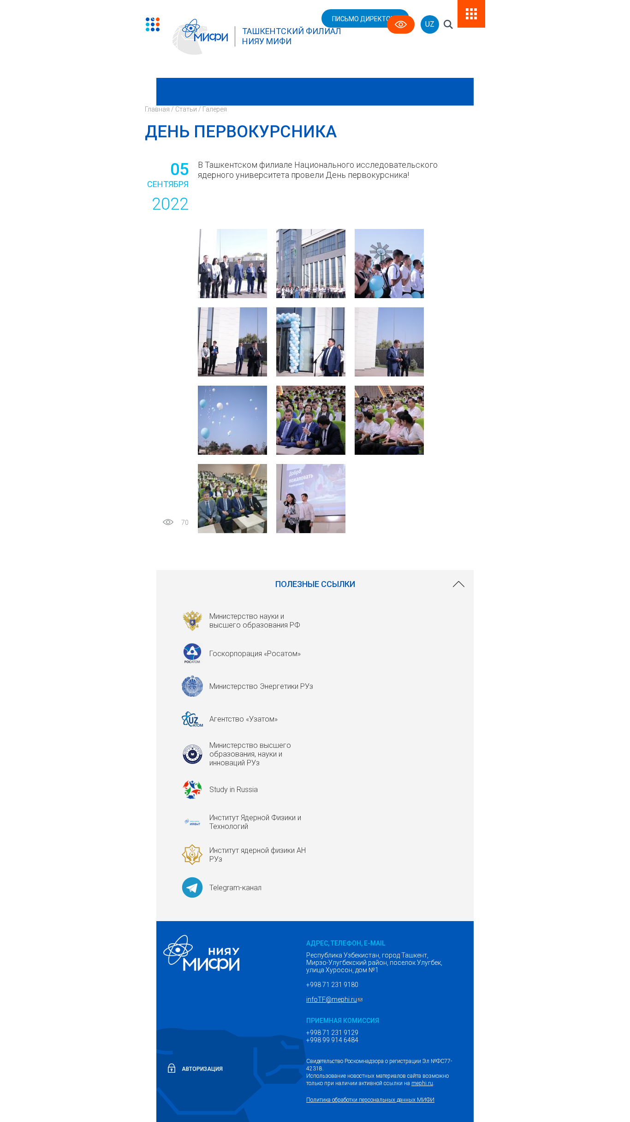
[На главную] (168, 20)
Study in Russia (233, 789)
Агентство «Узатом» (243, 719)
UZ (429, 24)
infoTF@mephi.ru (335, 999)
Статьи (186, 109)
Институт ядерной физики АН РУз (257, 855)
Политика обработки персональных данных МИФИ (370, 1100)
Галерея (214, 109)
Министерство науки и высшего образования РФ (254, 620)
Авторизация (202, 1069)
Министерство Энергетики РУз (261, 686)
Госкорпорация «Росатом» (255, 653)
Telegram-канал (235, 887)
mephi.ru (422, 1083)
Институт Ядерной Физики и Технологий (255, 822)
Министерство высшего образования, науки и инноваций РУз (250, 754)
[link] (315, 584)
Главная (157, 109)
